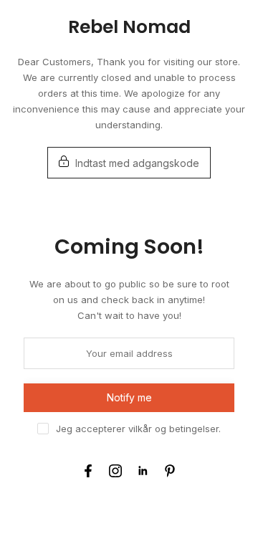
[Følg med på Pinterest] (169, 470)
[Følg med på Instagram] (115, 470)
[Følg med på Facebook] (88, 470)
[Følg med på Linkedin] (142, 470)
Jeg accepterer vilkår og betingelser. (138, 428)
